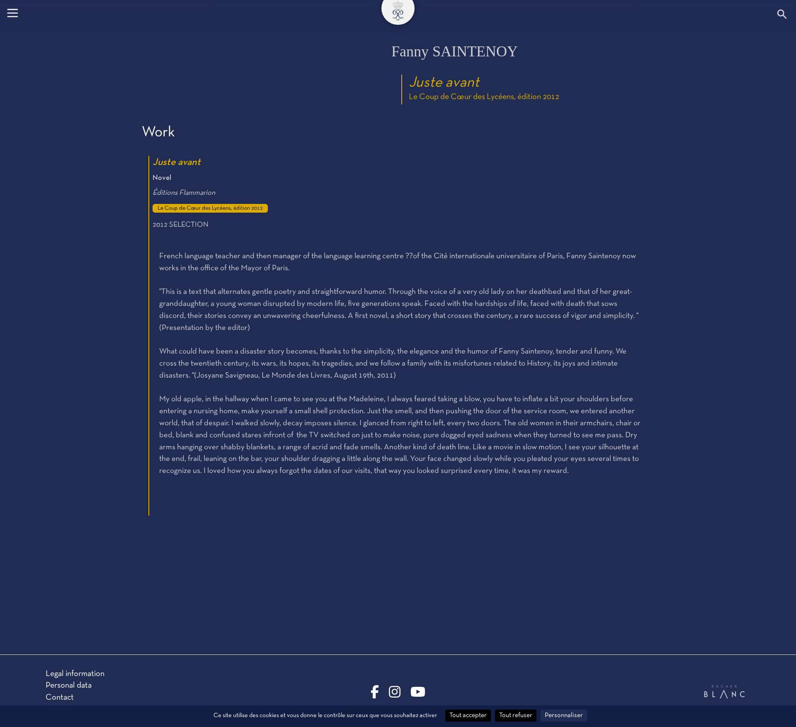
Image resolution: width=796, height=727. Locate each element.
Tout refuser (515, 715)
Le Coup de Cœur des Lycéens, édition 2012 (484, 97)
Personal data (69, 685)
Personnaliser (564, 715)
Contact (60, 697)
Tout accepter (468, 715)
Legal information (75, 674)
